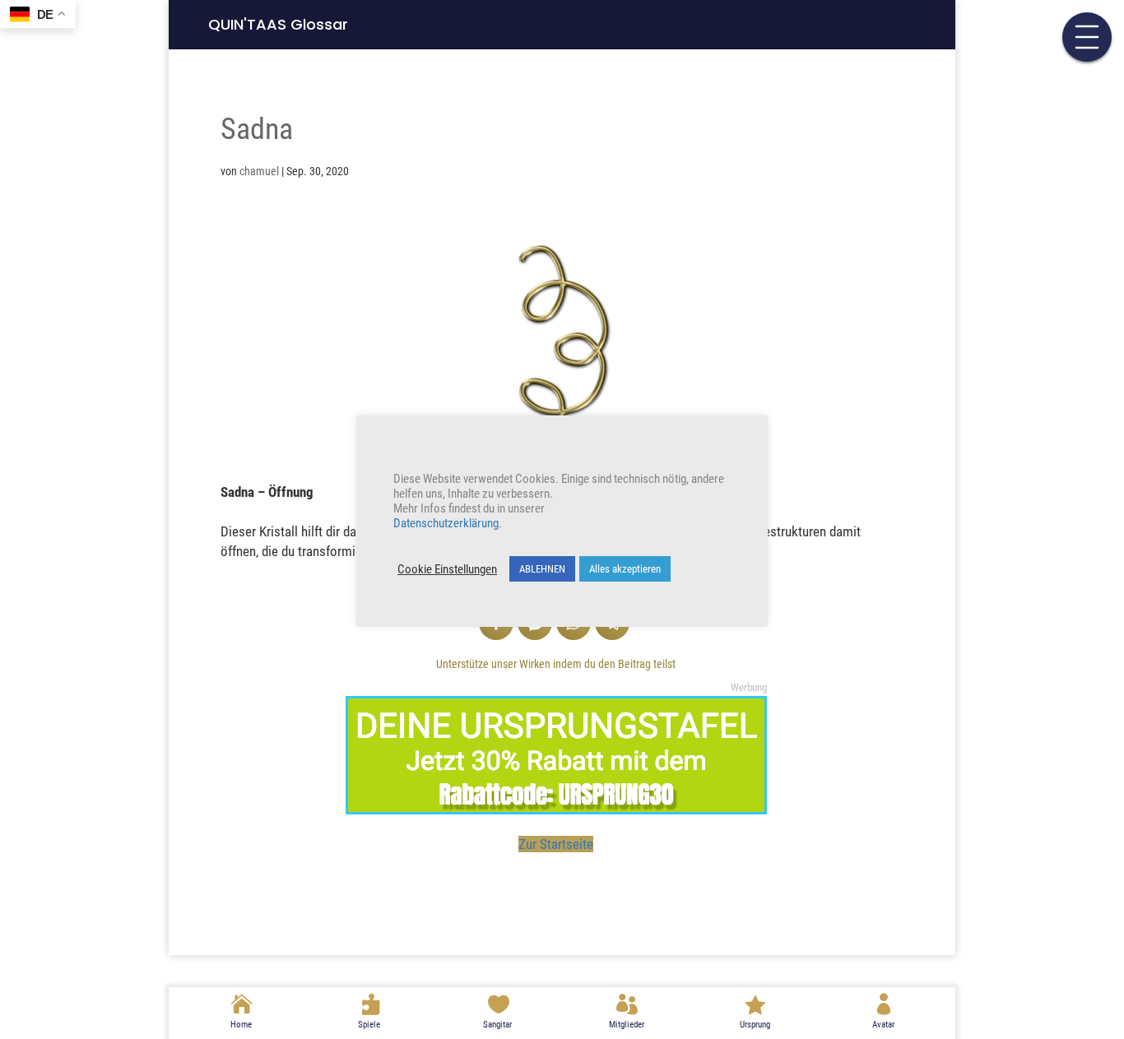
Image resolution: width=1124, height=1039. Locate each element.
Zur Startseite (555, 844)
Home (241, 1024)
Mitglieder (626, 1024)
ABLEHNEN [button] (542, 569)
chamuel (259, 171)
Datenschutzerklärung (446, 523)
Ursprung (755, 1024)
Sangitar (497, 1024)
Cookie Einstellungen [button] (447, 569)
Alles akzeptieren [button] (625, 569)
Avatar (883, 1024)
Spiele (369, 1024)
